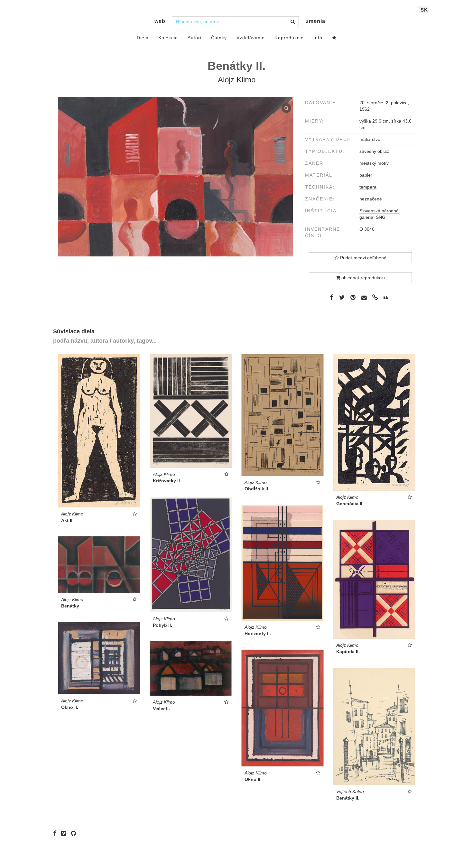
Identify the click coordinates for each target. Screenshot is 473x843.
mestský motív (374, 163)
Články (219, 37)
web (159, 21)
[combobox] (235, 21)
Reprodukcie (289, 37)
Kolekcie (168, 37)
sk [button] (424, 10)
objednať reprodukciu (362, 277)
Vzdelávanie (250, 37)
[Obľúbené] (334, 38)
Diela (143, 37)
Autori (194, 37)
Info (317, 37)
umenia (315, 21)
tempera (367, 187)
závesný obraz (374, 151)
